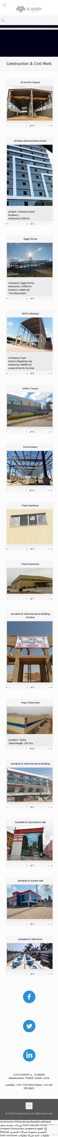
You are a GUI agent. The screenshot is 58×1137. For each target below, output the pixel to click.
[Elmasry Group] (29, 9)
